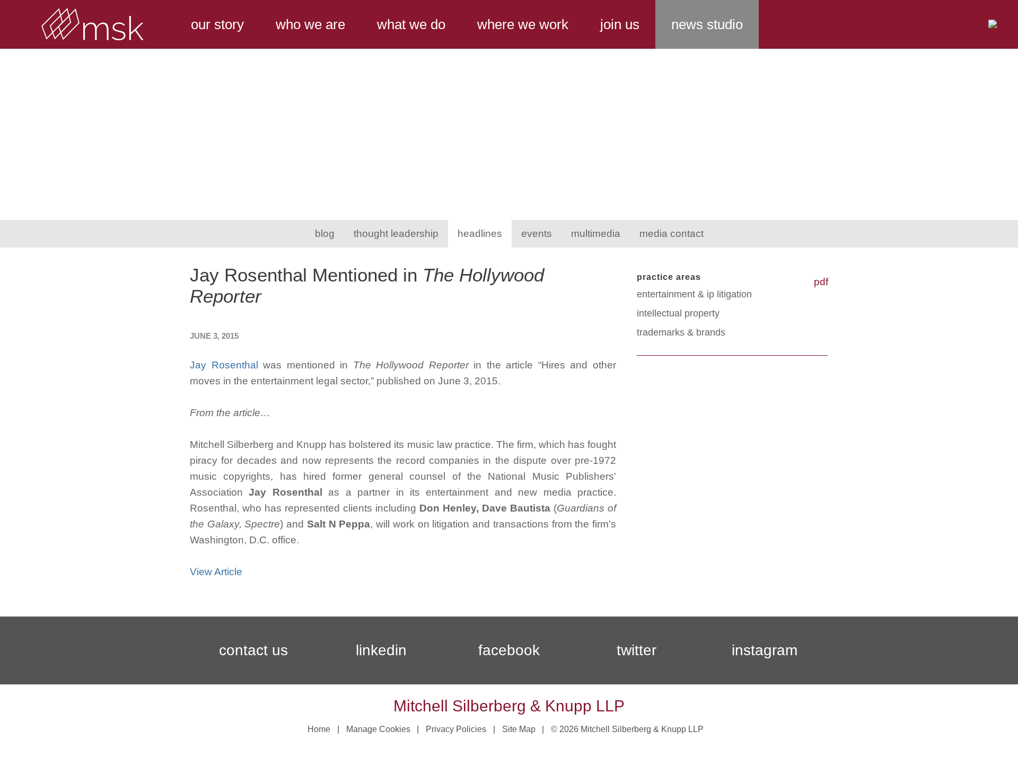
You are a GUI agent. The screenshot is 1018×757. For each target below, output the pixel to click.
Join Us (619, 24)
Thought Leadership (396, 233)
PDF (821, 281)
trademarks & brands (681, 332)
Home (319, 729)
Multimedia (595, 233)
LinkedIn (381, 650)
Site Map (519, 729)
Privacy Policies (456, 729)
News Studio (707, 24)
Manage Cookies (378, 729)
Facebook (509, 650)
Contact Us (253, 650)
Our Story (217, 24)
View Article (216, 571)
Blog (325, 233)
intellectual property (678, 313)
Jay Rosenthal (224, 365)
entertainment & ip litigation (694, 294)
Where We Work (522, 24)
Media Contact (671, 233)
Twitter (636, 650)
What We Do (411, 24)
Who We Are (310, 24)
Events (536, 233)
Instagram (764, 650)
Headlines (480, 233)
